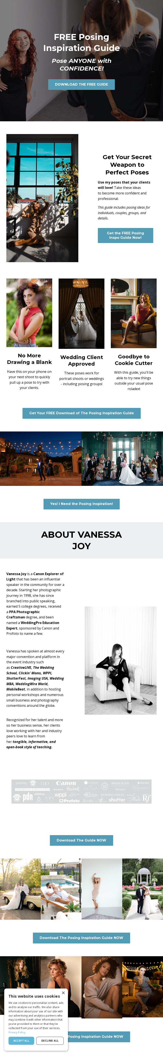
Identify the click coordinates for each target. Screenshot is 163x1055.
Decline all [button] (50, 1040)
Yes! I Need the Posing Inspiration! (81, 504)
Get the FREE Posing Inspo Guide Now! (125, 235)
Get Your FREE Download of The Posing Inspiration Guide (81, 413)
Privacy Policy (16, 1032)
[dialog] (36, 1020)
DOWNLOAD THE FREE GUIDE (81, 84)
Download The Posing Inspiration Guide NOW (81, 938)
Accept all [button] (21, 1040)
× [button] (63, 993)
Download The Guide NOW (81, 840)
